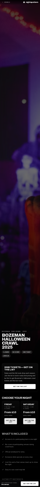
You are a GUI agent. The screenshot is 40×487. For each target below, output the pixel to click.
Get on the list (20, 386)
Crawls (7, 2)
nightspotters (32, 2)
